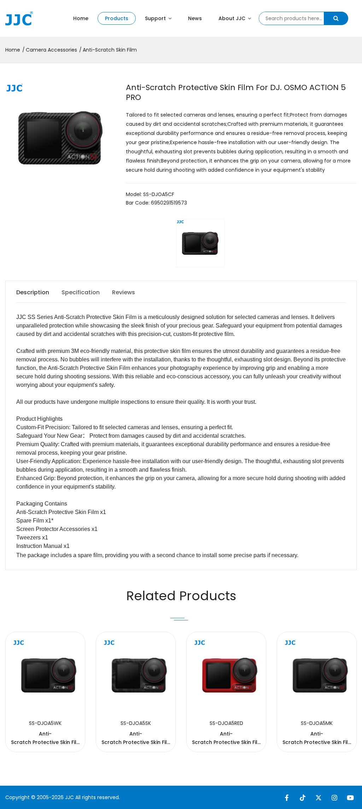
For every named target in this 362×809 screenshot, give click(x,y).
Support (156, 18)
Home (80, 18)
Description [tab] (32, 292)
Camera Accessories (51, 49)
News (195, 18)
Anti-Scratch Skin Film (110, 49)
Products (116, 18)
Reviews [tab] (123, 292)
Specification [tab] (81, 292)
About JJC (232, 18)
